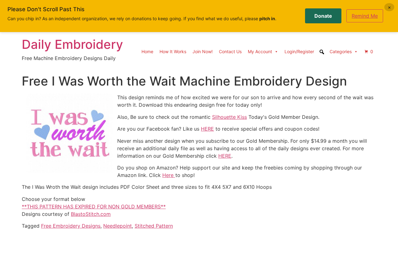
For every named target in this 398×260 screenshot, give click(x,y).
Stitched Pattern (154, 226)
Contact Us (230, 51)
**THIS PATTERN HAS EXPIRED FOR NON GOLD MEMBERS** (94, 206)
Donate (323, 16)
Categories (341, 51)
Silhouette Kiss (229, 117)
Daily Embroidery (72, 44)
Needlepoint (117, 226)
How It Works (173, 51)
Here (168, 175)
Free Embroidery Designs (70, 226)
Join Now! (202, 51)
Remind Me (365, 16)
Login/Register (299, 51)
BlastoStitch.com (91, 214)
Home (147, 51)
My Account (260, 51)
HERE (207, 129)
